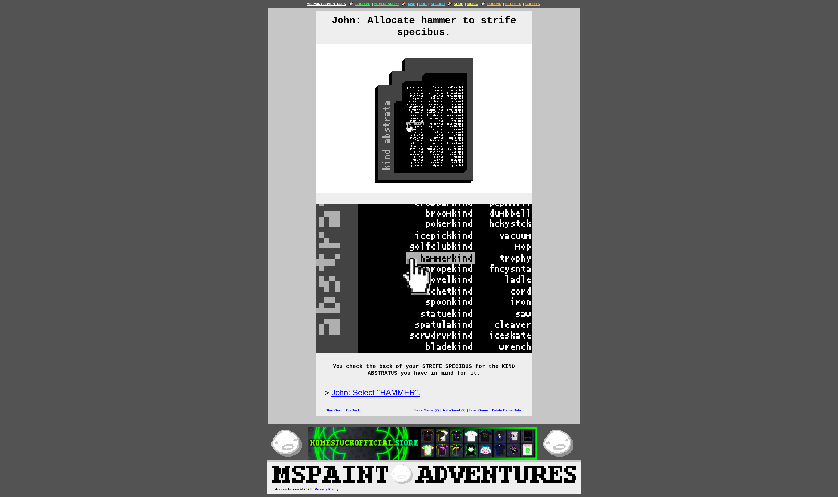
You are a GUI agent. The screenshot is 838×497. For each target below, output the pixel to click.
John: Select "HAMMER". (375, 392)
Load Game (478, 410)
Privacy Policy (327, 489)
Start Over (334, 410)
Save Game (423, 410)
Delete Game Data (506, 410)
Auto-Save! (451, 410)
